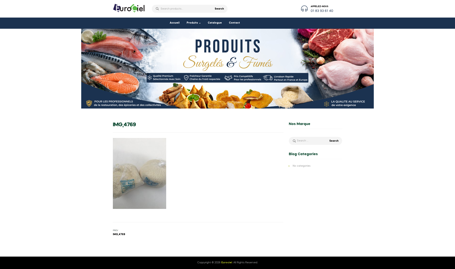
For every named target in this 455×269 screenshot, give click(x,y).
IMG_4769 (129, 74)
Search (219, 9)
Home (116, 74)
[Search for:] (315, 141)
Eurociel (226, 262)
